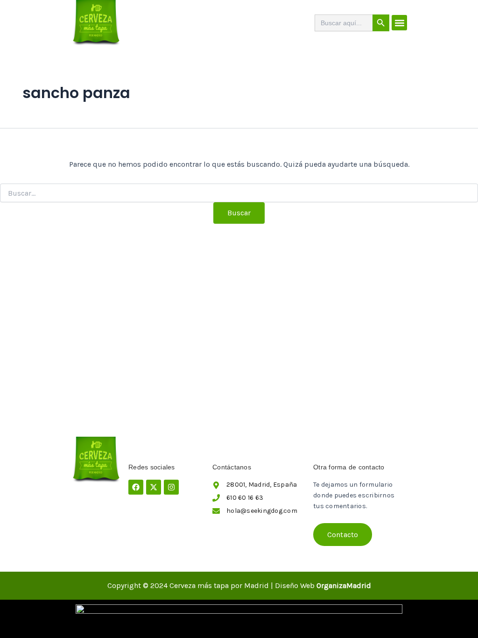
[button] (399, 22)
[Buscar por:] (239, 194)
